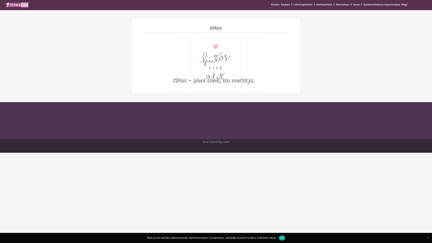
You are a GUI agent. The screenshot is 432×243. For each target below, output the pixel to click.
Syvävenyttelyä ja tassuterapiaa (381, 4)
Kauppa (285, 4)
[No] (427, 238)
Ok (282, 237)
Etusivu (275, 4)
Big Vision (224, 141)
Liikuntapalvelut (303, 4)
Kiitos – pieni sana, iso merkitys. (213, 80)
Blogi (404, 4)
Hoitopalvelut (324, 4)
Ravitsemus (342, 4)
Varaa (356, 4)
